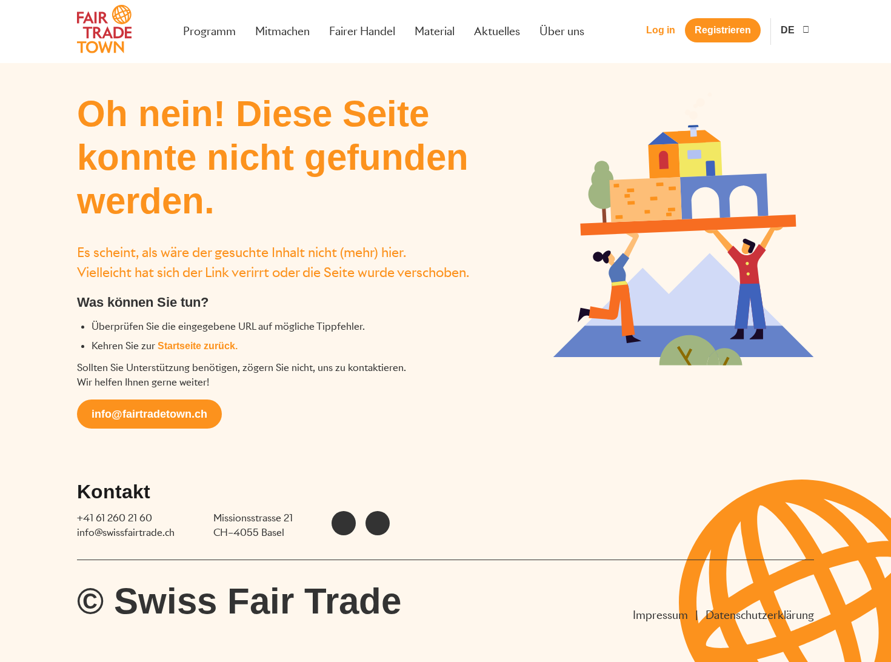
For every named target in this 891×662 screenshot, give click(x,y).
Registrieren (723, 30)
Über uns (561, 31)
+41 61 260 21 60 (114, 518)
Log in (660, 30)
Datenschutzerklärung (760, 615)
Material (435, 31)
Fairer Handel (362, 31)
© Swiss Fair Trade (239, 601)
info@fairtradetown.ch (149, 414)
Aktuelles (497, 31)
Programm (209, 31)
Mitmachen (282, 31)
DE (788, 30)
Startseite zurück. (198, 346)
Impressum (660, 615)
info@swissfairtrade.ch (126, 532)
